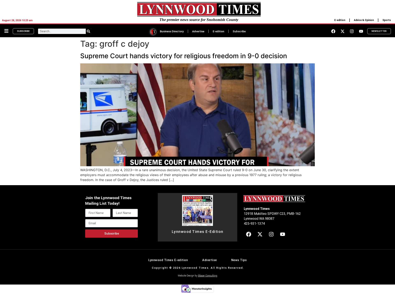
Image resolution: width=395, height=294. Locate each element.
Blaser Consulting (207, 275)
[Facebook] (333, 31)
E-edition (339, 20)
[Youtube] (361, 31)
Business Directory (172, 31)
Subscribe (239, 31)
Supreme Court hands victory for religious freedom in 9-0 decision (183, 56)
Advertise (198, 31)
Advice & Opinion (364, 20)
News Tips (239, 260)
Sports (386, 20)
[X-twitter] (342, 31)
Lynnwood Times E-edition (168, 260)
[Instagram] (352, 31)
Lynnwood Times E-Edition (197, 232)
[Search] (88, 31)
